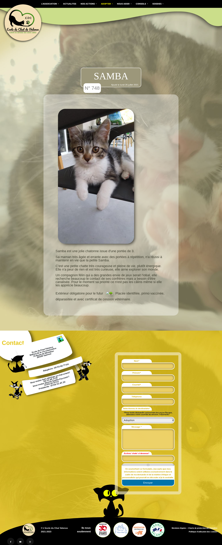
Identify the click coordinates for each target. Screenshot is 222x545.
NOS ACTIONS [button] (88, 4)
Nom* (136, 361)
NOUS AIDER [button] (123, 4)
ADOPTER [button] (106, 4)
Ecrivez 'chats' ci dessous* (136, 453)
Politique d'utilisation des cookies (203, 532)
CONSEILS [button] (141, 4)
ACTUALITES (69, 4)
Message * (137, 427)
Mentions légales (179, 528)
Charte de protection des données (202, 528)
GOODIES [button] (157, 4)
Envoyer (148, 482)
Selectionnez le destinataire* (136, 408)
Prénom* (136, 373)
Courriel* (136, 385)
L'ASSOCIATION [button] (49, 4)
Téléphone (137, 397)
